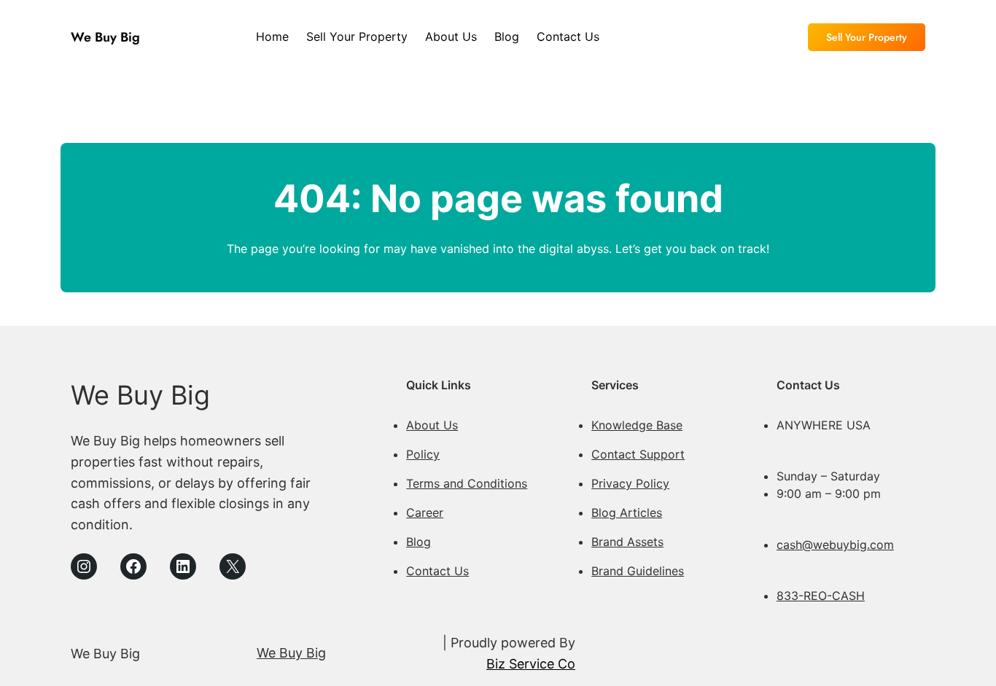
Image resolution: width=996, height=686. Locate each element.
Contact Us (437, 571)
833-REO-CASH (821, 595)
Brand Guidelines (637, 571)
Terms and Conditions (466, 483)
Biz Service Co (530, 663)
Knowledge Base (636, 425)
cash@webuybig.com (835, 544)
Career (424, 512)
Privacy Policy (630, 483)
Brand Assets (627, 541)
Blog (418, 541)
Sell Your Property (866, 37)
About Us (432, 425)
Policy (423, 454)
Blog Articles (626, 512)
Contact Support (638, 454)
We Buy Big (105, 37)
